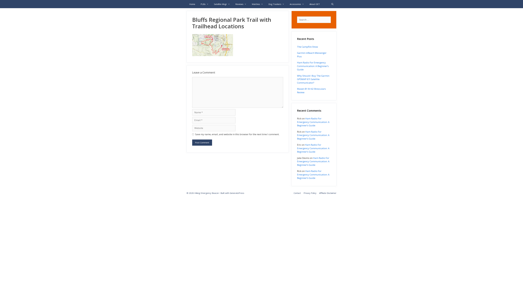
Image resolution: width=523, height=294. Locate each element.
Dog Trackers (274, 4)
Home (192, 4)
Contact (297, 193)
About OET (314, 4)
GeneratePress (237, 193)
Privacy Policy (310, 193)
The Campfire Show (307, 46)
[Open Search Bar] (332, 4)
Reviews (239, 4)
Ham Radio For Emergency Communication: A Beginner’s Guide (313, 66)
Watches (256, 4)
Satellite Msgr (220, 4)
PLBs (203, 4)
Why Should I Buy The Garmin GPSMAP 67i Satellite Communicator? (313, 79)
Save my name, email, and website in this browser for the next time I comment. (237, 134)
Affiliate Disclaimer (327, 193)
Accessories (295, 4)
